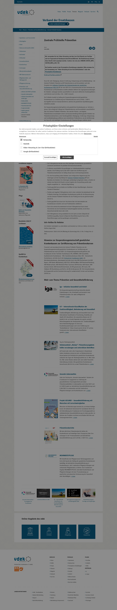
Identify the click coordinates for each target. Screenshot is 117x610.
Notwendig (27, 140)
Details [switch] (96, 136)
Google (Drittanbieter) (31, 151)
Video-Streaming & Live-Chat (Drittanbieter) (39, 148)
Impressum (22, 136)
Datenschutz (87, 134)
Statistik (26, 144)
